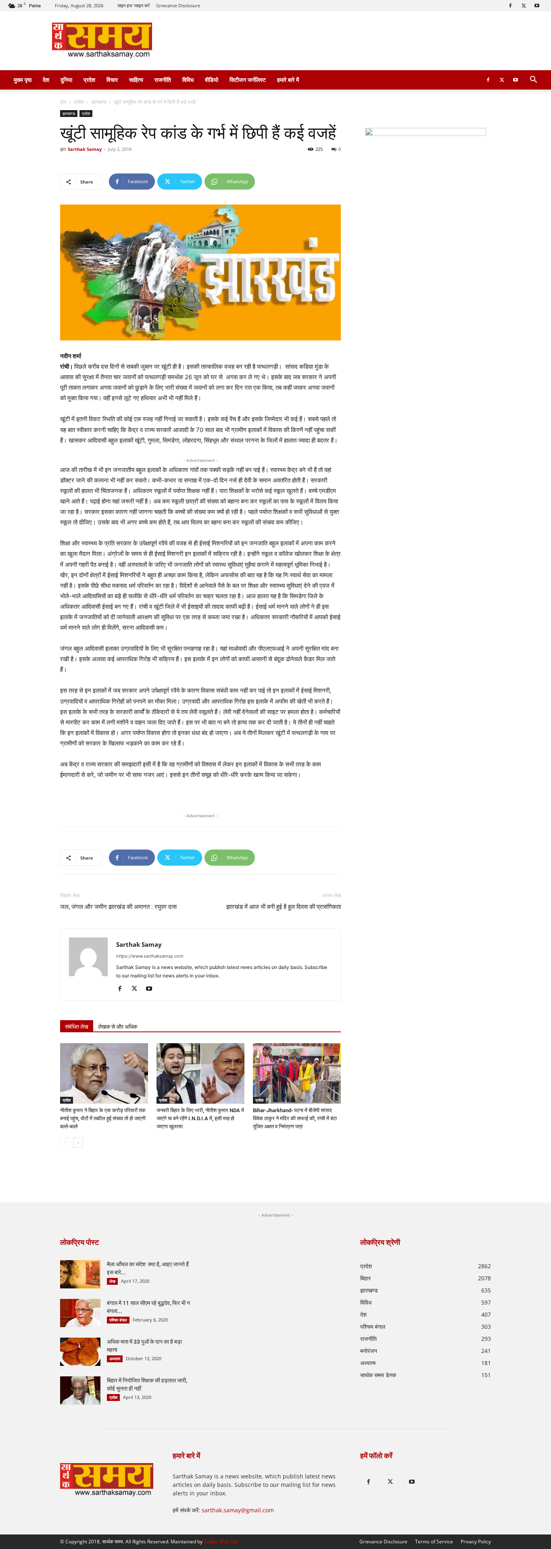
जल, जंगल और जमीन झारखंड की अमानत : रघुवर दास (118, 906)
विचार (112, 80)
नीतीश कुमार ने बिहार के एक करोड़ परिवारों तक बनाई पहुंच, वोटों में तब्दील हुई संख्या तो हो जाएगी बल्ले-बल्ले (103, 1118)
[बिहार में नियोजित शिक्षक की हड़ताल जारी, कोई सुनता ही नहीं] (80, 1390)
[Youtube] (537, 5)
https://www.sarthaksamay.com (150, 956)
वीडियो (211, 80)
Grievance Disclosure (178, 5)
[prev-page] (65, 1143)
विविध (188, 80)
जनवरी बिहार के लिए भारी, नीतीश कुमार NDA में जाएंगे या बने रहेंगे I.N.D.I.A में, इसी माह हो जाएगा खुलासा (200, 1118)
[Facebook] (510, 5)
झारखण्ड (99, 101)
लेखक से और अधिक (117, 1026)
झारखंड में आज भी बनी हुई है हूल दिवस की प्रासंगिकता (283, 906)
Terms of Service (434, 1541)
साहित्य (136, 80)
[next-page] (78, 1143)
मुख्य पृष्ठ (22, 80)
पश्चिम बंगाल (118, 1320)
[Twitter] (524, 5)
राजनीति (162, 80)
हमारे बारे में (288, 80)
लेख (112, 1281)
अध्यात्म (114, 1358)
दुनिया (66, 80)
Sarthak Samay (85, 149)
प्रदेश (89, 80)
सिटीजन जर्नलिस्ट (248, 80)
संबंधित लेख (76, 1026)
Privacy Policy (476, 1541)
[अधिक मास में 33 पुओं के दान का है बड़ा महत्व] (80, 1352)
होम (63, 101)
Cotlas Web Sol (220, 1541)
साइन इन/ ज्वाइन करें (133, 5)
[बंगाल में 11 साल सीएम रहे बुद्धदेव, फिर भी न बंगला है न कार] (80, 1313)
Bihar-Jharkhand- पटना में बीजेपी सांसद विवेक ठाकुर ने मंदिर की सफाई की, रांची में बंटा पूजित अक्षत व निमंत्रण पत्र (295, 1118)
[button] (533, 80)
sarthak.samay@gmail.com (238, 1510)
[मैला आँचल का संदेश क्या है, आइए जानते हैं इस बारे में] (80, 1274)
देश (46, 80)
